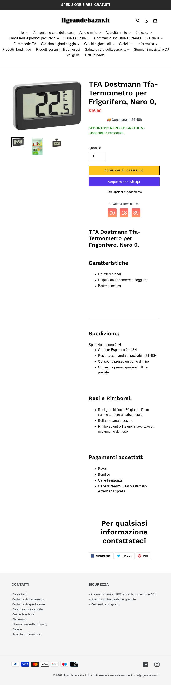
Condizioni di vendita (27, 609)
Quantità (95, 148)
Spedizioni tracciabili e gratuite (113, 599)
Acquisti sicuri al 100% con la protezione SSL (123, 594)
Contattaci (18, 594)
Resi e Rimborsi (23, 614)
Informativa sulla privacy (29, 624)
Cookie (16, 629)
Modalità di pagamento (28, 599)
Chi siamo (18, 619)
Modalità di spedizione (28, 604)
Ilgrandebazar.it (72, 675)
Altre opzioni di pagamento (124, 191)
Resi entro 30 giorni (105, 604)
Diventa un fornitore (25, 634)
